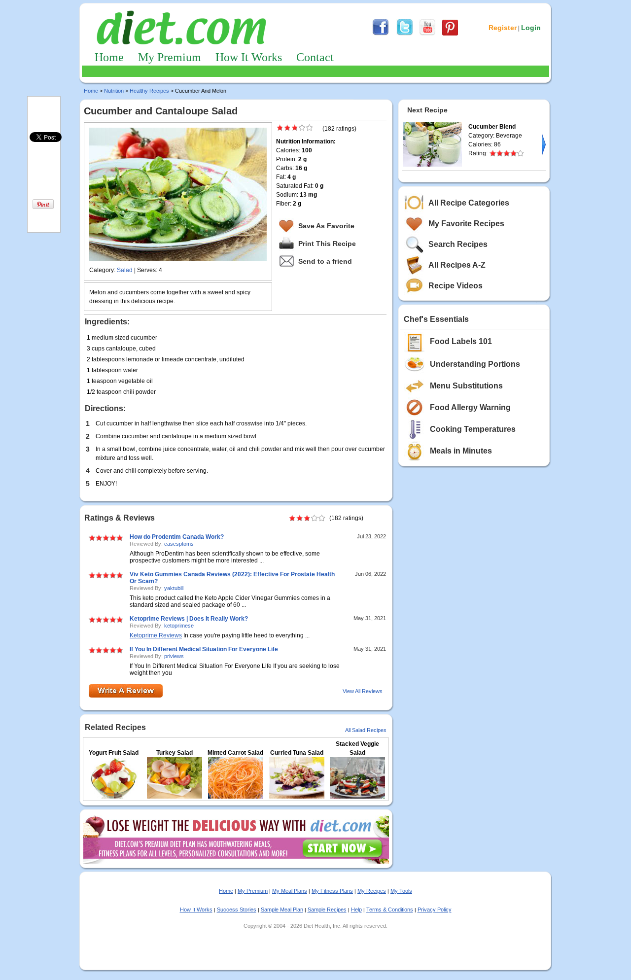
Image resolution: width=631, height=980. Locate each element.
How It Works (248, 57)
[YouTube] (427, 34)
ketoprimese (179, 626)
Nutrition (114, 91)
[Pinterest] (450, 34)
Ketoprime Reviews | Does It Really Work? (189, 618)
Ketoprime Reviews (156, 635)
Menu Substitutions (466, 386)
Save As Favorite (326, 226)
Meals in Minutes (461, 451)
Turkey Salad (174, 752)
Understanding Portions (475, 364)
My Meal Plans (289, 891)
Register (503, 28)
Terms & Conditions (389, 909)
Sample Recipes (327, 909)
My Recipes (371, 891)
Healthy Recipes (149, 91)
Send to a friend (325, 261)
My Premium (169, 57)
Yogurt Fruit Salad (114, 752)
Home (109, 57)
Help (356, 909)
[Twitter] (404, 34)
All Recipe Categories (468, 203)
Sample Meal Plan (282, 909)
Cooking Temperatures (473, 429)
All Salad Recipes (365, 730)
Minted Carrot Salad (235, 752)
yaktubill (173, 588)
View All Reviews (363, 691)
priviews (174, 656)
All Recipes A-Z (457, 265)
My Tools (401, 891)
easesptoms (179, 544)
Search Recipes (458, 244)
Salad (125, 270)
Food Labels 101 (461, 341)
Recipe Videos (455, 285)
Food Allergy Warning (470, 407)
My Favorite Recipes (466, 223)
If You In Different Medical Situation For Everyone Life (204, 649)
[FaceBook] (380, 34)
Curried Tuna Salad (296, 752)
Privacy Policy (435, 909)
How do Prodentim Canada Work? (177, 536)
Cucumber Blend (492, 126)
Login (531, 28)
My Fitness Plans (332, 891)
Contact (315, 57)
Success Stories (236, 909)
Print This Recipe (327, 243)
